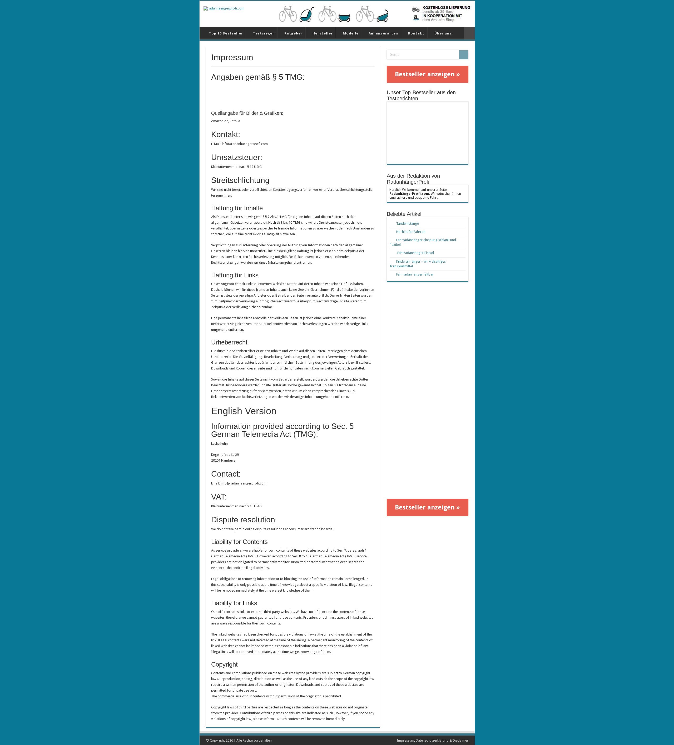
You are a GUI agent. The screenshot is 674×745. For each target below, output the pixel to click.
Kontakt (416, 33)
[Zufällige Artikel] (469, 33)
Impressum (405, 740)
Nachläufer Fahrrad (410, 232)
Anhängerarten (383, 33)
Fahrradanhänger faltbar (415, 274)
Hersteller (323, 33)
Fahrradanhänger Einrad (415, 253)
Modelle (351, 33)
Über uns (443, 33)
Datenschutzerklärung (432, 740)
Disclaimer (460, 740)
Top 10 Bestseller (226, 33)
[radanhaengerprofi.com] (224, 8)
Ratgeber (293, 33)
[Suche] (463, 54)
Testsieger (263, 33)
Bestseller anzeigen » (427, 74)
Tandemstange (407, 224)
